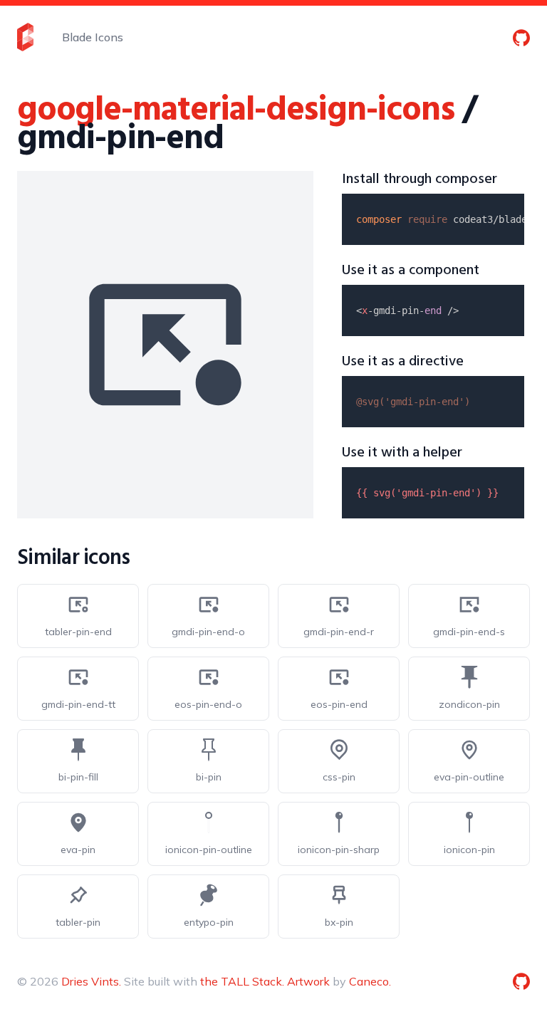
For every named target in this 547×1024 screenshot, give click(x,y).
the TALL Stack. (242, 981)
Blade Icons (92, 37)
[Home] (25, 37)
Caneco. (370, 981)
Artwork (308, 981)
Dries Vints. (91, 981)
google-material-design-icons (235, 110)
